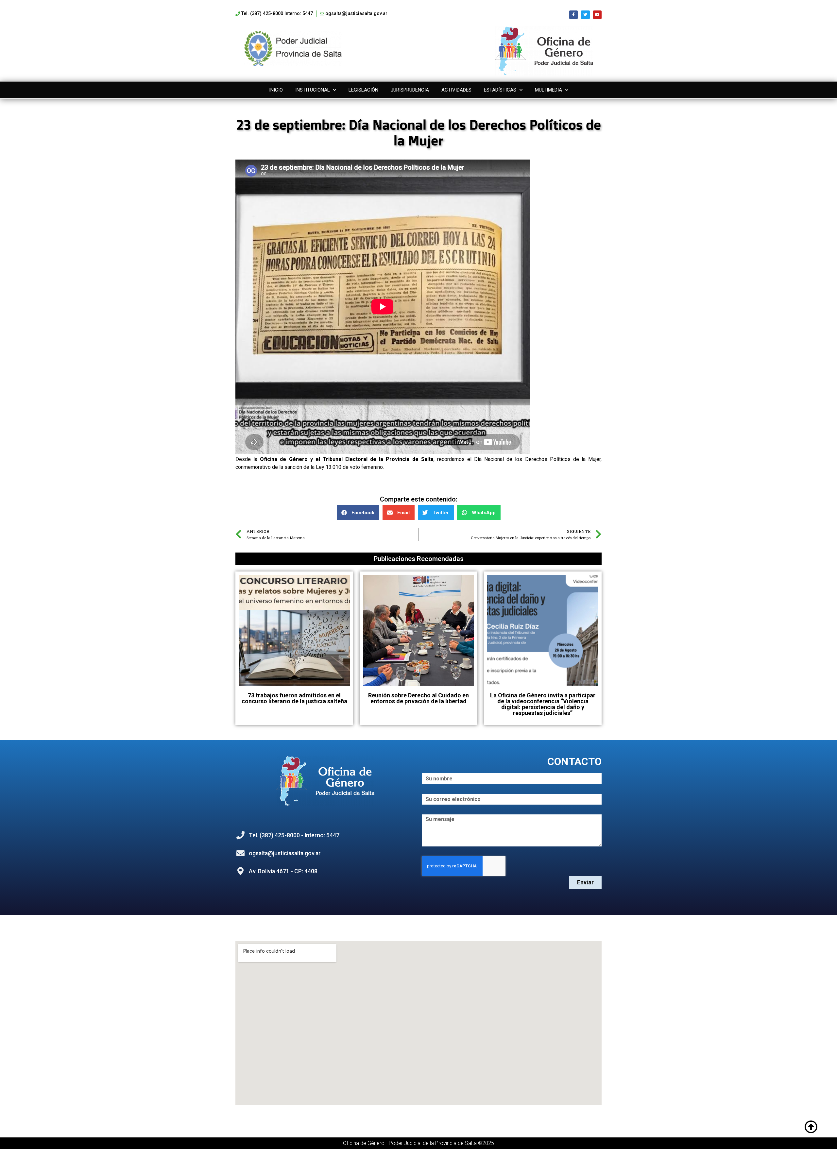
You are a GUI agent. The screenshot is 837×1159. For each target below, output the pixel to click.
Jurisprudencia (410, 90)
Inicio (276, 90)
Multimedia (548, 90)
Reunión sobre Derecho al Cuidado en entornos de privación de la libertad (418, 698)
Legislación (363, 90)
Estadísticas (500, 90)
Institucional (312, 90)
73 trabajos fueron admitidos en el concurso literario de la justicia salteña (294, 698)
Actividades (456, 90)
